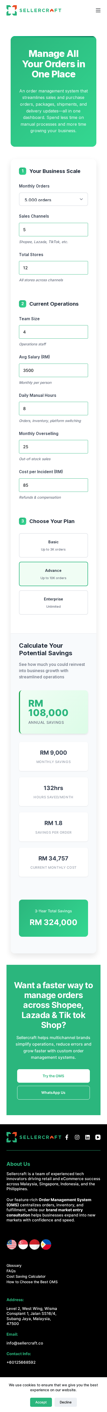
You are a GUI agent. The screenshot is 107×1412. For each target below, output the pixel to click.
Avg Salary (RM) (34, 356)
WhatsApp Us (53, 1092)
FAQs (11, 1271)
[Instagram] (77, 1137)
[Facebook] (66, 1137)
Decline (66, 1402)
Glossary (14, 1265)
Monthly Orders (34, 186)
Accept (41, 1402)
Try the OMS (53, 1076)
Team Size (29, 318)
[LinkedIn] (87, 1137)
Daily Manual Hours (37, 395)
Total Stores (31, 254)
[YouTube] (98, 1137)
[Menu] (98, 10)
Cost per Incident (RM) (41, 471)
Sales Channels (34, 216)
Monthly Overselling (38, 433)
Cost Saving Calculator (25, 1276)
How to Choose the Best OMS (32, 1282)
